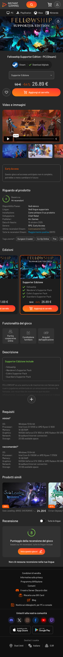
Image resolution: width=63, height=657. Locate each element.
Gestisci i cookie (31, 640)
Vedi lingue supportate (38, 209)
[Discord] (11, 620)
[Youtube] (43, 620)
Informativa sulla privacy (31, 577)
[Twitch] (51, 620)
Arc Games (33, 219)
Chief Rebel (33, 216)
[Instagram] (27, 620)
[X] (19, 620)
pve (54, 239)
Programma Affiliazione (31, 581)
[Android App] (42, 630)
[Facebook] (35, 620)
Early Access (39, 225)
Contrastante (34, 229)
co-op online (43, 239)
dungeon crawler (25, 239)
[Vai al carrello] (50, 4)
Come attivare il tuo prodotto (41, 212)
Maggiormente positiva (39, 232)
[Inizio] (10, 4)
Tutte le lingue (54, 521)
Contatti (31, 586)
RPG (30, 225)
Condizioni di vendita (31, 573)
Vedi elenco (33, 206)
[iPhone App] (20, 630)
